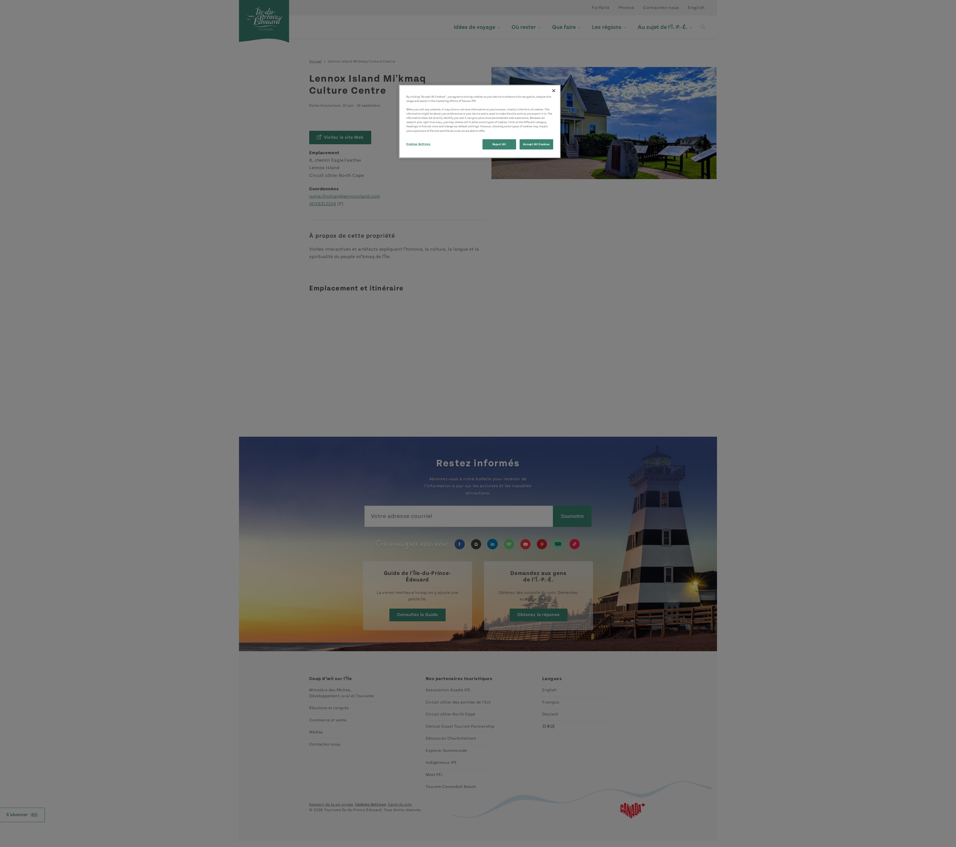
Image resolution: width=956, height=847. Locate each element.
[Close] (553, 90)
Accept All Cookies (536, 144)
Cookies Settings (418, 144)
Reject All (499, 144)
